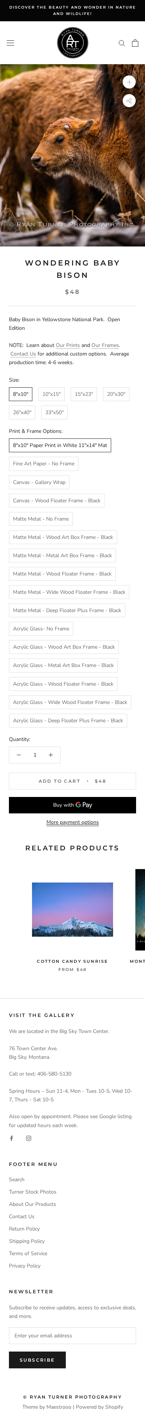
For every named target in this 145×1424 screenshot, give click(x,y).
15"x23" (84, 394)
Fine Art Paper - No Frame (43, 463)
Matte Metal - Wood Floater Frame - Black (62, 573)
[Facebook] (11, 1138)
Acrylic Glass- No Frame (41, 628)
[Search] (122, 43)
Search (17, 1179)
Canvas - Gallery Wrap (39, 482)
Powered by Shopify (99, 1407)
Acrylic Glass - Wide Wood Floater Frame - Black (70, 702)
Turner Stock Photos (33, 1191)
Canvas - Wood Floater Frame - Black (56, 500)
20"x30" (116, 394)
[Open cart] (135, 43)
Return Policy (24, 1228)
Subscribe (37, 1360)
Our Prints (68, 345)
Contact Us (23, 353)
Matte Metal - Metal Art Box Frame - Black (62, 555)
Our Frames (105, 345)
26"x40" (22, 412)
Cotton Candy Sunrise (72, 961)
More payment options (72, 822)
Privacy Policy (25, 1265)
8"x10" (20, 394)
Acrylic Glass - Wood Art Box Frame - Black (64, 647)
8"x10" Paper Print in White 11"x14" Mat (60, 445)
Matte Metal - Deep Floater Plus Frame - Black (67, 610)
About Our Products (32, 1204)
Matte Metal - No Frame (41, 518)
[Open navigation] (10, 43)
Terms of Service (28, 1253)
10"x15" (51, 394)
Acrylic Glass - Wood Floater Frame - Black (63, 684)
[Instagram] (28, 1138)
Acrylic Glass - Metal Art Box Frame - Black (63, 665)
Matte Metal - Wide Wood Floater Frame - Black (69, 592)
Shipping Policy (27, 1241)
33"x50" (54, 412)
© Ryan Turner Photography (72, 1397)
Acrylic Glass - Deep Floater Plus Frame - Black (68, 720)
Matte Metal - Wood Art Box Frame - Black (63, 537)
